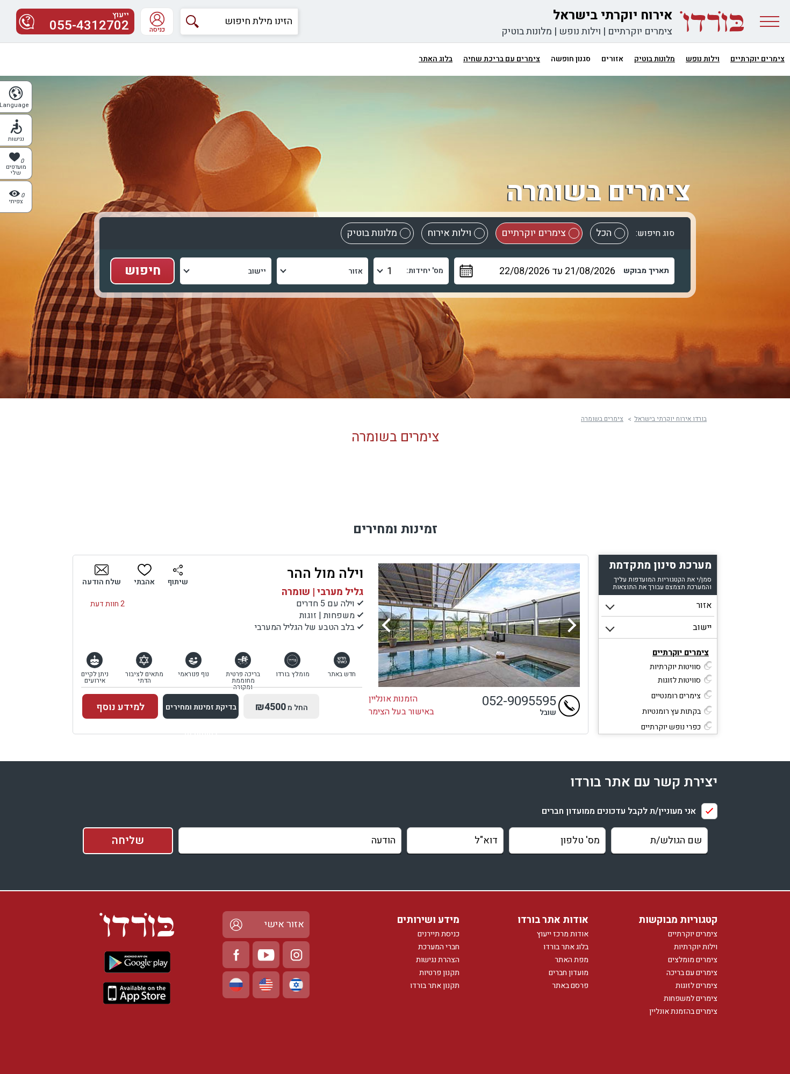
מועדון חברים (568, 972)
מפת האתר (571, 959)
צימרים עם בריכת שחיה (501, 59)
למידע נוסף (120, 707)
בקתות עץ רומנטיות (671, 711)
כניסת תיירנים (438, 934)
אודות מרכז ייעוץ (562, 934)
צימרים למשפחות (690, 998)
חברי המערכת (438, 947)
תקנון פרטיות (439, 972)
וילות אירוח (449, 233)
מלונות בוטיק (526, 31)
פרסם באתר (570, 985)
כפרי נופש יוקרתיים (671, 727)
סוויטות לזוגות (679, 680)
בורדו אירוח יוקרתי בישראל (670, 419)
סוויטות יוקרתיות (675, 666)
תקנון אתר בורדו (434, 985)
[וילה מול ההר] (479, 625)
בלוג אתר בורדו (565, 947)
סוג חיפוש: (655, 233)
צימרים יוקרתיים (640, 31)
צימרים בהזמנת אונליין (683, 1011)
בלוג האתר (436, 59)
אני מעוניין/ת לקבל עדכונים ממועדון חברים (619, 811)
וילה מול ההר (325, 573)
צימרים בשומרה (602, 419)
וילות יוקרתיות (695, 947)
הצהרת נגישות (437, 959)
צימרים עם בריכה (691, 972)
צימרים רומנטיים (676, 695)
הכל (604, 233)
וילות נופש (580, 31)
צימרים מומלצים (692, 959)
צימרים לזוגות (696, 985)
